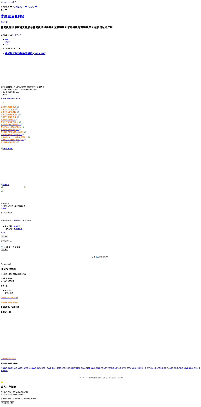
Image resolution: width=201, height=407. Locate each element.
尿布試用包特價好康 (23, 368)
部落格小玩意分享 (163, 368)
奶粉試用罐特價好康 (8, 368)
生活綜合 (18, 35)
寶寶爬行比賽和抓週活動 (59, 368)
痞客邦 (14, 220)
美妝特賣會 (18, 229)
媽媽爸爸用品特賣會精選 (179, 368)
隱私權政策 (112, 378)
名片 (6, 44)
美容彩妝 (17, 226)
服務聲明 (120, 378)
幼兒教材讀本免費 (140, 368)
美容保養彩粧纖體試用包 (40, 368)
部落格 (7, 42)
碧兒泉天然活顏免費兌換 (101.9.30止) (25, 53)
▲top (3, 232)
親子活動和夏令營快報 (112, 368)
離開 (12, 403)
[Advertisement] (16, 70)
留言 (19, 220)
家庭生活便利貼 (12, 16)
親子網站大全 (152, 368)
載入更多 (4, 236)
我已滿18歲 (5, 403)
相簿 (6, 39)
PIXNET (84, 378)
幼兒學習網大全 (127, 368)
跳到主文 (4, 22)
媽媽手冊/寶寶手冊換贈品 (77, 368)
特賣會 (3, 208)
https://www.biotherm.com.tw (11, 98)
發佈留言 (4, 249)
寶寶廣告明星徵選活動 (95, 368)
